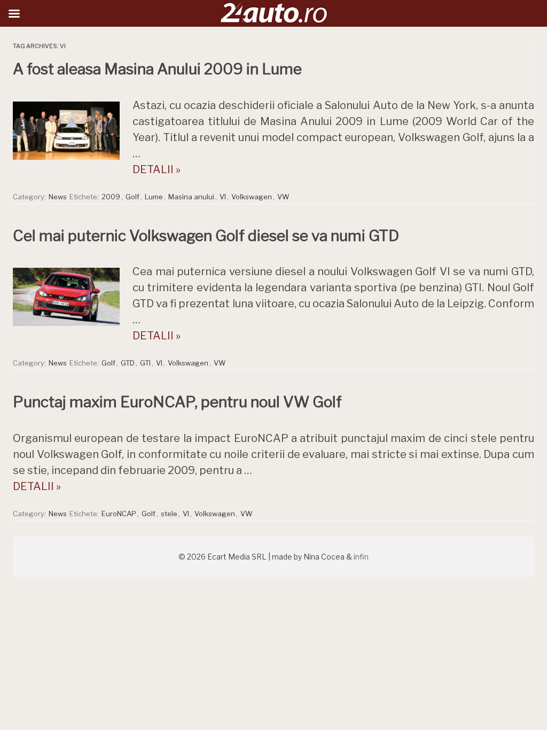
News (58, 196)
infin (361, 556)
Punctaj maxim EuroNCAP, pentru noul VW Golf (177, 402)
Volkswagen (251, 196)
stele (169, 513)
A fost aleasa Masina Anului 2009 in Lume (157, 69)
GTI (145, 363)
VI (223, 196)
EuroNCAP (118, 513)
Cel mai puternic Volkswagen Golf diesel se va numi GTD (206, 236)
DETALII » (156, 169)
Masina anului (191, 196)
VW (283, 196)
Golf (132, 196)
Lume (154, 196)
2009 (110, 196)
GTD (128, 363)
